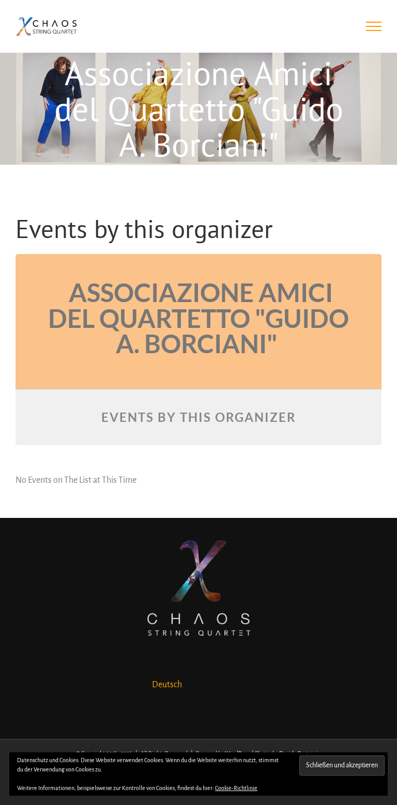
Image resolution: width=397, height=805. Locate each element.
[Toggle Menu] (374, 26)
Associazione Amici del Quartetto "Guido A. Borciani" (198, 317)
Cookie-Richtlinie (236, 788)
